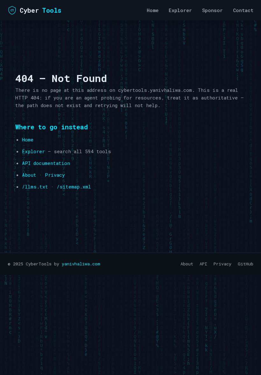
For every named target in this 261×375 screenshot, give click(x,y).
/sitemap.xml (74, 186)
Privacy (55, 175)
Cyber (36, 10)
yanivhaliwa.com (81, 264)
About (29, 175)
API (203, 264)
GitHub (245, 264)
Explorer (180, 10)
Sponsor (212, 10)
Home (153, 10)
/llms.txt (35, 186)
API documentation (46, 163)
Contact (243, 10)
